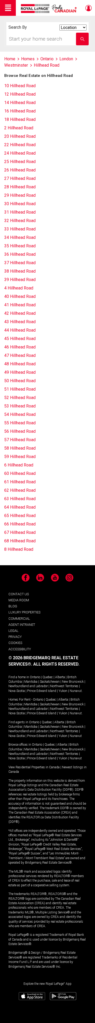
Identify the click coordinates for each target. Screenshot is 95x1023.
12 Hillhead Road (20, 94)
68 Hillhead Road (20, 540)
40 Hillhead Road (20, 296)
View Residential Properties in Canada (34, 767)
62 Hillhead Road (20, 490)
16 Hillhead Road (20, 111)
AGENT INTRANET (21, 625)
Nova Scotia (16, 691)
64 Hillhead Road (20, 507)
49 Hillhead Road (20, 372)
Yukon (63, 691)
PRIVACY (15, 637)
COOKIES (15, 643)
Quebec (47, 677)
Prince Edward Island (41, 691)
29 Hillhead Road (20, 195)
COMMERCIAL (19, 619)
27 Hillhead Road (20, 178)
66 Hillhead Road (20, 524)
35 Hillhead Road (20, 245)
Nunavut (76, 691)
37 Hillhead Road (20, 262)
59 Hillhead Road (20, 456)
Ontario (35, 677)
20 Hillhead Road (20, 136)
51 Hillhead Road (20, 389)
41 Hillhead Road (20, 304)
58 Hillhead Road (20, 448)
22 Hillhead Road (20, 144)
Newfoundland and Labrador (28, 686)
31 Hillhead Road (20, 212)
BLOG (12, 606)
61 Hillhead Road (20, 481)
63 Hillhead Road (20, 498)
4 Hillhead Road (18, 288)
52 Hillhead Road (20, 397)
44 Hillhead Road (20, 330)
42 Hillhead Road (20, 313)
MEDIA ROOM (18, 600)
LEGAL (13, 631)
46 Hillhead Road (20, 347)
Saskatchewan (50, 681)
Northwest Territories (64, 686)
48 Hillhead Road (20, 363)
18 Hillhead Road (20, 119)
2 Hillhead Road (18, 127)
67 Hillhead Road (20, 532)
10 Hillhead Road (20, 85)
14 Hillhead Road (20, 102)
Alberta (60, 677)
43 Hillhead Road (20, 321)
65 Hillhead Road (20, 515)
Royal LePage (49, 8)
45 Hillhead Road (20, 338)
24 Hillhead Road (20, 153)
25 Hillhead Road (20, 161)
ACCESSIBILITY (19, 649)
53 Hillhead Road (20, 406)
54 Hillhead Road (20, 414)
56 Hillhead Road (20, 431)
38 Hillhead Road (20, 271)
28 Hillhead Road (20, 186)
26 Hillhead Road (20, 170)
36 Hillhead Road (20, 254)
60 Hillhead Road (20, 473)
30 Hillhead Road (20, 203)
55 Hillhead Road (20, 422)
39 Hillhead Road (20, 279)
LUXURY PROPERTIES (24, 612)
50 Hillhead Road (20, 380)
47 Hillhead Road (20, 355)
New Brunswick (73, 681)
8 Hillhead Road (18, 549)
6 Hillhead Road (18, 465)
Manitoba (30, 681)
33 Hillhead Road (20, 229)
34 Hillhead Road (20, 237)
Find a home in (18, 677)
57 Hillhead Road (20, 439)
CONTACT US (18, 594)
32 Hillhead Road (20, 220)
